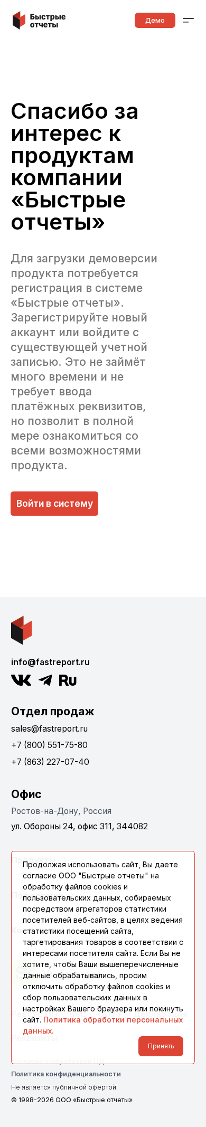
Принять (161, 1046)
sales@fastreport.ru (49, 729)
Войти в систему (54, 503)
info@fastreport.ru (50, 662)
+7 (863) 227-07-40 (50, 762)
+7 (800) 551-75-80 (49, 745)
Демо (155, 20)
